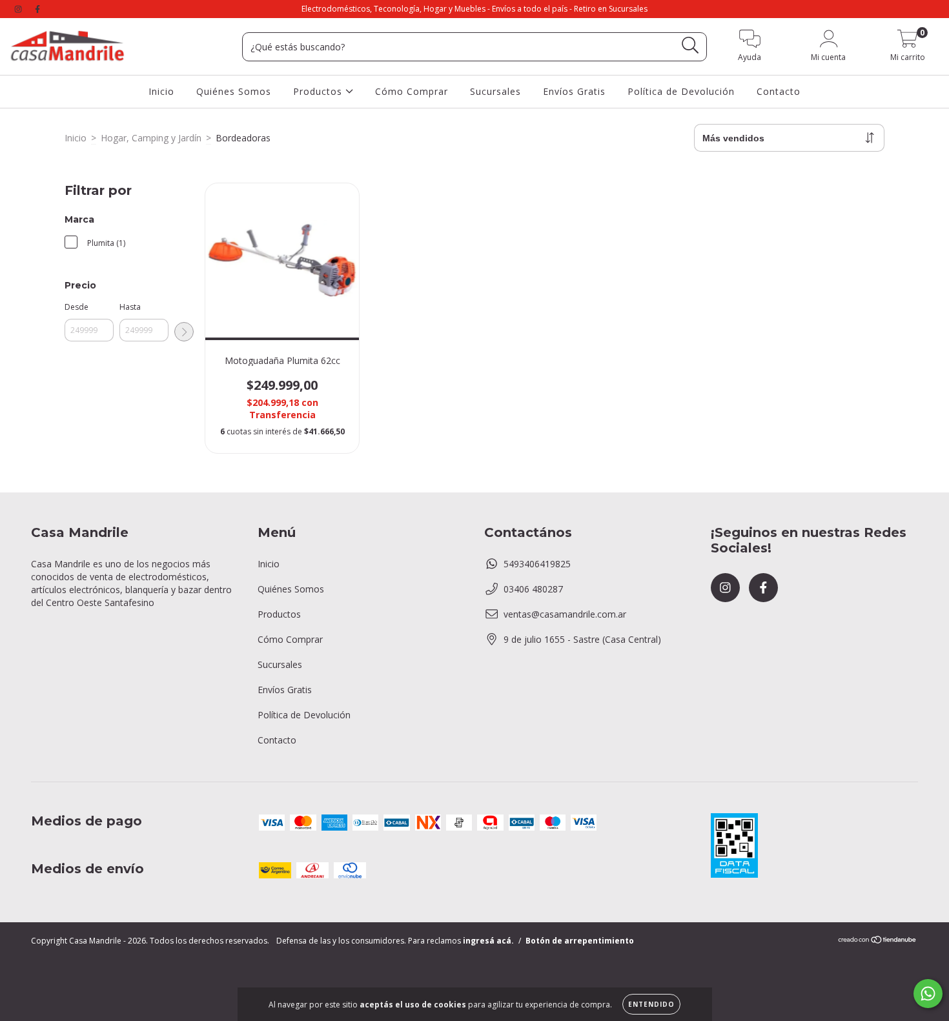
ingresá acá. (488, 940)
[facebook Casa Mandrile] (37, 9)
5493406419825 (537, 564)
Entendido (651, 1004)
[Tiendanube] (877, 941)
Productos (319, 91)
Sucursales (495, 91)
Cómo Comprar (411, 91)
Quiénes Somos (233, 91)
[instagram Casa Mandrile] (19, 9)
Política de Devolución (681, 91)
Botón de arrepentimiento (580, 940)
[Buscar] (690, 45)
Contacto (779, 91)
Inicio (161, 91)
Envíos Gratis (574, 91)
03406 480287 (533, 589)
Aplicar (184, 331)
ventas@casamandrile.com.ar (565, 614)
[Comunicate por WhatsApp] (928, 993)
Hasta (130, 306)
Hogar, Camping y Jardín (151, 138)
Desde (76, 306)
